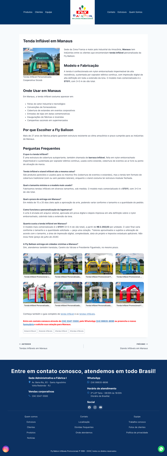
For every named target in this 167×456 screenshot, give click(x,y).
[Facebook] (89, 407)
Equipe (48, 12)
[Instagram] (95, 407)
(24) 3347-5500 (70, 321)
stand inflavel (30, 331)
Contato (111, 12)
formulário (28, 324)
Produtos (27, 12)
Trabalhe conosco (137, 422)
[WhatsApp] (161, 449)
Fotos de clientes (137, 427)
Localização (84, 422)
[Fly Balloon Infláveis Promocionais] (83, 12)
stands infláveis (45, 331)
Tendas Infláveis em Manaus (33, 346)
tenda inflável (67, 314)
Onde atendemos (84, 432)
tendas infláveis (87, 314)
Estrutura (122, 12)
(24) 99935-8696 (105, 321)
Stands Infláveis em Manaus (134, 346)
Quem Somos (135, 12)
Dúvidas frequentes (84, 427)
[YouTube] (100, 407)
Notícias (31, 438)
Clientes (39, 12)
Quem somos (31, 416)
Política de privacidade (137, 432)
